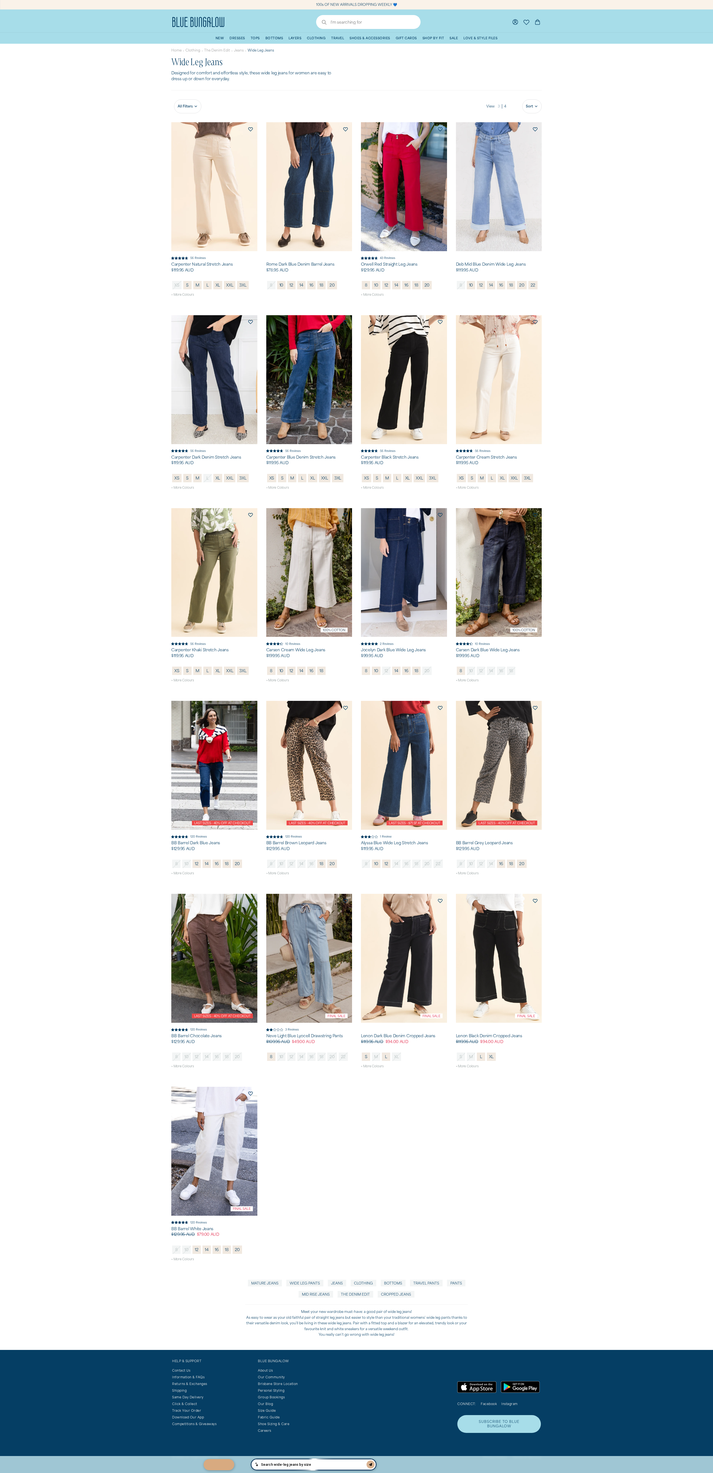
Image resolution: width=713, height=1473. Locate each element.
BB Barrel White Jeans (192, 1229)
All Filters (185, 106)
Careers (264, 1430)
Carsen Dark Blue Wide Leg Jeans (488, 650)
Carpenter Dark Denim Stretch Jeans (206, 457)
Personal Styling (271, 1390)
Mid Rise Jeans (316, 1294)
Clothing (192, 50)
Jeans (239, 50)
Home (176, 50)
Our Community (271, 1377)
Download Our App (188, 1417)
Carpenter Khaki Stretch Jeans (200, 650)
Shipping (179, 1390)
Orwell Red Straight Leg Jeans (389, 264)
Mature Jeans (265, 1283)
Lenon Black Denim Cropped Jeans (489, 1036)
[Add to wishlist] (250, 128)
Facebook (489, 1404)
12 (291, 285)
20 (332, 285)
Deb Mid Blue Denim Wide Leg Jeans (491, 264)
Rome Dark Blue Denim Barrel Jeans (300, 264)
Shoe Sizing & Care (273, 1424)
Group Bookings (271, 1397)
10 (281, 285)
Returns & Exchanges (189, 1384)
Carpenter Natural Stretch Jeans (202, 264)
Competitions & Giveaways (194, 1424)
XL (218, 285)
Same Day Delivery (188, 1397)
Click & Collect (184, 1404)
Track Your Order (186, 1410)
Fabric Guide (269, 1417)
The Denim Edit (217, 50)
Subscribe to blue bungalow (499, 1424)
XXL (229, 285)
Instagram (509, 1404)
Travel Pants (426, 1283)
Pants (456, 1283)
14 (301, 285)
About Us (265, 1370)
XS (176, 285)
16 (311, 285)
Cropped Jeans (396, 1294)
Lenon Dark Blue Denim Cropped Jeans (398, 1036)
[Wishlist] (526, 22)
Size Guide (267, 1410)
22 (533, 285)
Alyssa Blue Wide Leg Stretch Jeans (394, 843)
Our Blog (265, 1404)
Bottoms (393, 1283)
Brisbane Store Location (278, 1384)
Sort (529, 106)
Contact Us (181, 1370)
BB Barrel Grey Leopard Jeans (484, 843)
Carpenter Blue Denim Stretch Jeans (301, 457)
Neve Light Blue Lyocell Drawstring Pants (304, 1036)
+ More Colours (182, 294)
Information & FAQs (188, 1377)
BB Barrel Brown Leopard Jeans (296, 843)
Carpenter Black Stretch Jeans (390, 457)
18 (321, 285)
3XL (242, 285)
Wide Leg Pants (305, 1283)
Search (321, 22)
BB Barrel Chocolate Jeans (196, 1036)
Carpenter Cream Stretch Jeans (486, 457)
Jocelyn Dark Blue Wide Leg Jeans (393, 650)
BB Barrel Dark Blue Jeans (195, 843)
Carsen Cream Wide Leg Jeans (295, 650)
